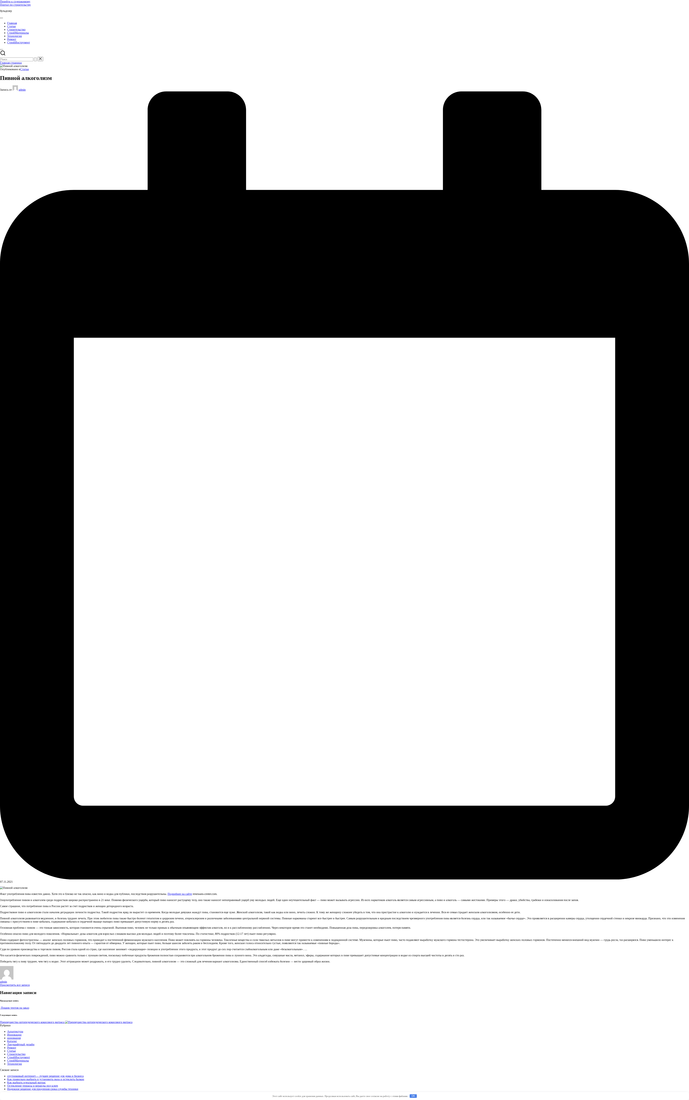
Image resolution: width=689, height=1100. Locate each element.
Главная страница (11, 62)
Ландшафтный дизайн (20, 1044)
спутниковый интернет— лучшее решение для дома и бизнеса (45, 1076)
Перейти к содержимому (15, 1)
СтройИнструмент (18, 1057)
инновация (14, 1037)
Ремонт (11, 1047)
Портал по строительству (15, 4)
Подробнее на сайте (180, 893)
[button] (35, 59)
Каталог (12, 1041)
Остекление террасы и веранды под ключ (32, 1085)
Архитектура (15, 1031)
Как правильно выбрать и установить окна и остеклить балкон (45, 1079)
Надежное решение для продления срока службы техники (42, 1088)
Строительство (16, 1054)
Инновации (14, 1034)
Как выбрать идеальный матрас (26, 1082)
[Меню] (1, 17)
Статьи (24, 69)
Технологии (14, 1063)
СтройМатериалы (18, 1060)
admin (3, 981)
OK (413, 1096)
